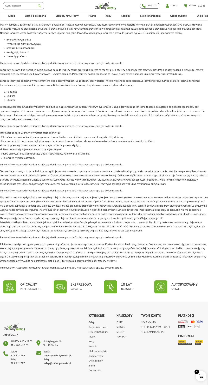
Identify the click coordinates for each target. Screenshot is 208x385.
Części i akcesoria (35, 16)
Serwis (121, 327)
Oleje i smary (96, 360)
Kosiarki (125, 16)
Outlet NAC (95, 370)
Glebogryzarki (178, 16)
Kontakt (122, 336)
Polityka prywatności (155, 327)
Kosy (108, 16)
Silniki (92, 365)
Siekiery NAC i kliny (67, 16)
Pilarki (92, 16)
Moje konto (148, 322)
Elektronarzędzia (150, 16)
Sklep (11, 16)
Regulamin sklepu (152, 331)
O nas (120, 322)
